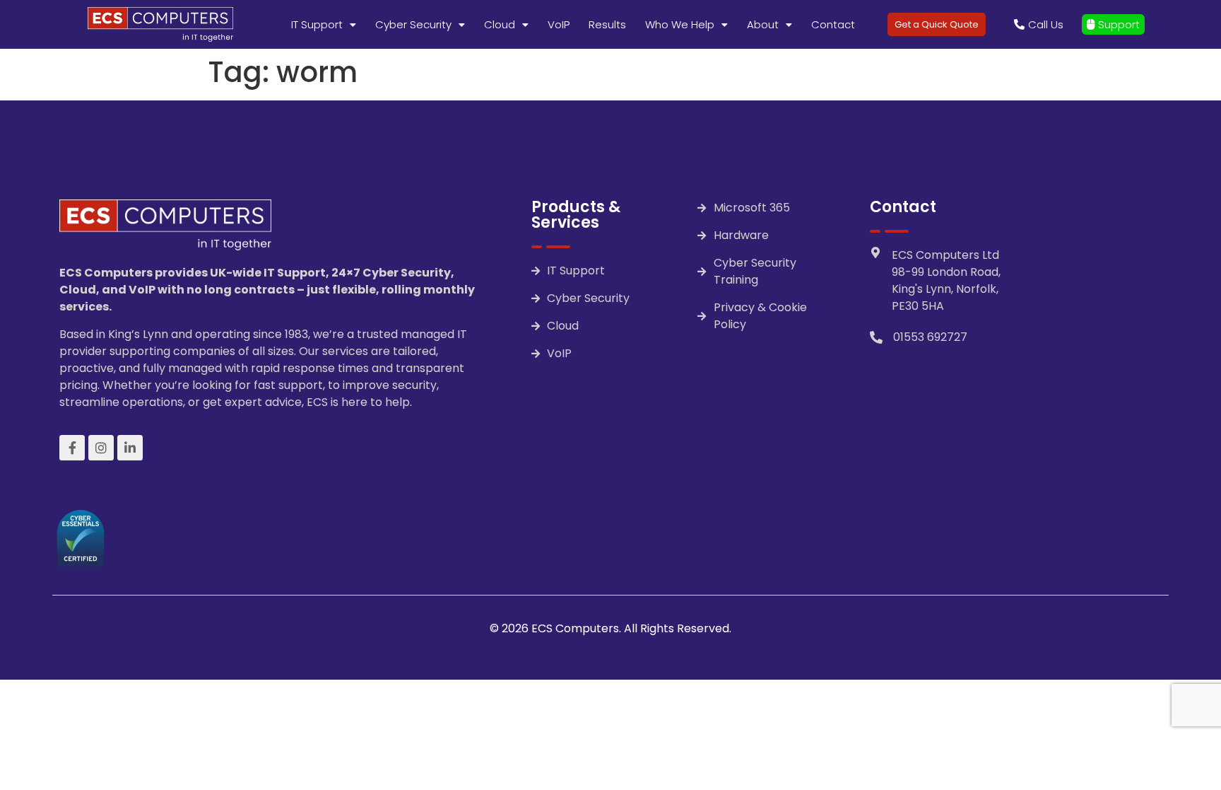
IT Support (317, 24)
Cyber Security (413, 24)
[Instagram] (101, 447)
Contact (833, 24)
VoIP (559, 24)
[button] (323, 24)
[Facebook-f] (72, 447)
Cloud (499, 24)
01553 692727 (930, 337)
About (763, 24)
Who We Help (679, 24)
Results (607, 24)
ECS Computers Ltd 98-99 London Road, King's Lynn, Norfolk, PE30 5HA (946, 280)
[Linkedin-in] (130, 447)
